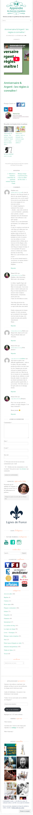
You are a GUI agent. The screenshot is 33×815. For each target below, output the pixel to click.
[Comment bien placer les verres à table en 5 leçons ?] (10, 789)
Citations (6, 601)
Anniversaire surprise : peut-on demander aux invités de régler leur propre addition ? (20, 137)
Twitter (23, 105)
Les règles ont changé (9, 629)
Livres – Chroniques (9, 632)
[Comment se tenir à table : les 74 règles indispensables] (23, 776)
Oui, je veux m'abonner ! (12, 709)
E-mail (6, 448)
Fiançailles (6, 615)
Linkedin (6, 109)
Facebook (18, 105)
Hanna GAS (11, 35)
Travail (6, 653)
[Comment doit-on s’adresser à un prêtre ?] (10, 750)
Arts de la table (8, 594)
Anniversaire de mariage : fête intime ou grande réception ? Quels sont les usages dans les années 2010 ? (8, 138)
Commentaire (8, 422)
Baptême (6, 597)
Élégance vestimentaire (10, 608)
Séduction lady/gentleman (10, 646)
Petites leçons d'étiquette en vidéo (12, 643)
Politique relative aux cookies (18, 807)
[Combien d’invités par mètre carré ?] (10, 763)
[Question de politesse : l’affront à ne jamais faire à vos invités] (10, 776)
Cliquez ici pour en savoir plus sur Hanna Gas (15, 498)
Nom (6, 441)
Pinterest (10, 109)
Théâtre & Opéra (8, 650)
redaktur (23, 358)
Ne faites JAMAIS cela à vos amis (8, 155)
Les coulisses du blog (9, 625)
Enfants (6, 611)
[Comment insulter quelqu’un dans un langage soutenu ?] (23, 763)
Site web (6, 455)
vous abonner (22, 469)
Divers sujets (7, 604)
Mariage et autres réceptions (11, 636)
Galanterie (6, 618)
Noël (5, 639)
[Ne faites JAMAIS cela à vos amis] (9, 150)
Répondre (13, 268)
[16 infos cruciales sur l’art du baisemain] (23, 789)
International (7, 622)
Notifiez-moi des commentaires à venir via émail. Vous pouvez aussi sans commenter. (16, 469)
